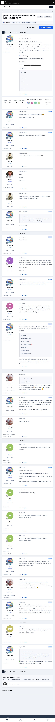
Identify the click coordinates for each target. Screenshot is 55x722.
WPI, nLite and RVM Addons (29, 22)
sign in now (35, 679)
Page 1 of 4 (22, 32)
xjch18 (10, 161)
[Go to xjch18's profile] (9, 156)
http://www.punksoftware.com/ (32, 65)
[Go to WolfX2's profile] (9, 174)
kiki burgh (10, 383)
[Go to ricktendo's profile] (4, 22)
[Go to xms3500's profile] (35, 103)
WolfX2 (10, 179)
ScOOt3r (10, 266)
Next (14, 32)
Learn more (3, 2)
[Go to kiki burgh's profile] (9, 377)
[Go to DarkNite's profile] (9, 306)
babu (10, 453)
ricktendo (8, 22)
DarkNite (9, 311)
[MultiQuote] (20, 94)
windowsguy (9, 634)
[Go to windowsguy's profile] (9, 628)
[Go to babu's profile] (39, 103)
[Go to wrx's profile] (32, 103)
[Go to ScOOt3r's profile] (9, 260)
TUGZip (34, 409)
